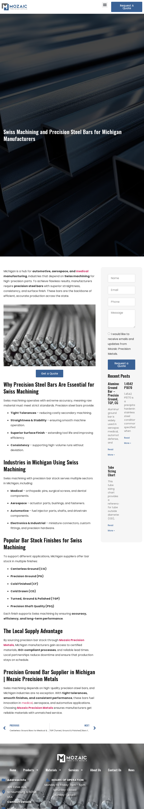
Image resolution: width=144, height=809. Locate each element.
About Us (95, 770)
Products (28, 770)
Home (13, 770)
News (131, 770)
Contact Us (114, 770)
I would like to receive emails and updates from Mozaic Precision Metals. (121, 344)
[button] (105, 5)
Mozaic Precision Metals (35, 708)
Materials (51, 770)
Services (73, 770)
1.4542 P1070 (128, 385)
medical (82, 271)
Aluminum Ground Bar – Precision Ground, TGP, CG (114, 393)
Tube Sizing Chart (112, 471)
